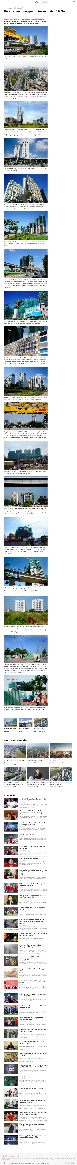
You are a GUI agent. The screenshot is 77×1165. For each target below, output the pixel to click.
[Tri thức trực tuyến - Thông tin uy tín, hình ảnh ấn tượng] (41, 2)
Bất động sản (19, 8)
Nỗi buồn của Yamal (26, 1077)
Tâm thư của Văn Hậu (26, 835)
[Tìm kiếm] (74, 2)
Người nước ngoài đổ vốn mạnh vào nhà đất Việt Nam (10, 730)
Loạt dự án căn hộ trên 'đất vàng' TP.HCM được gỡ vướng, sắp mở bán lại (14, 760)
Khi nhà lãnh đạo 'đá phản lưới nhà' (31, 1088)
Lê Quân (6, 16)
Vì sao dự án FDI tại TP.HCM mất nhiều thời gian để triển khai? (40, 730)
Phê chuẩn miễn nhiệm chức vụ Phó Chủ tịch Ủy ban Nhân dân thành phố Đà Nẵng (33, 872)
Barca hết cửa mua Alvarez (28, 858)
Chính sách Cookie (42, 1163)
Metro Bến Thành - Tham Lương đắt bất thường (25, 730)
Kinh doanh (8, 8)
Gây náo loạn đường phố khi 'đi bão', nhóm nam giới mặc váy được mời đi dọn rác (32, 921)
